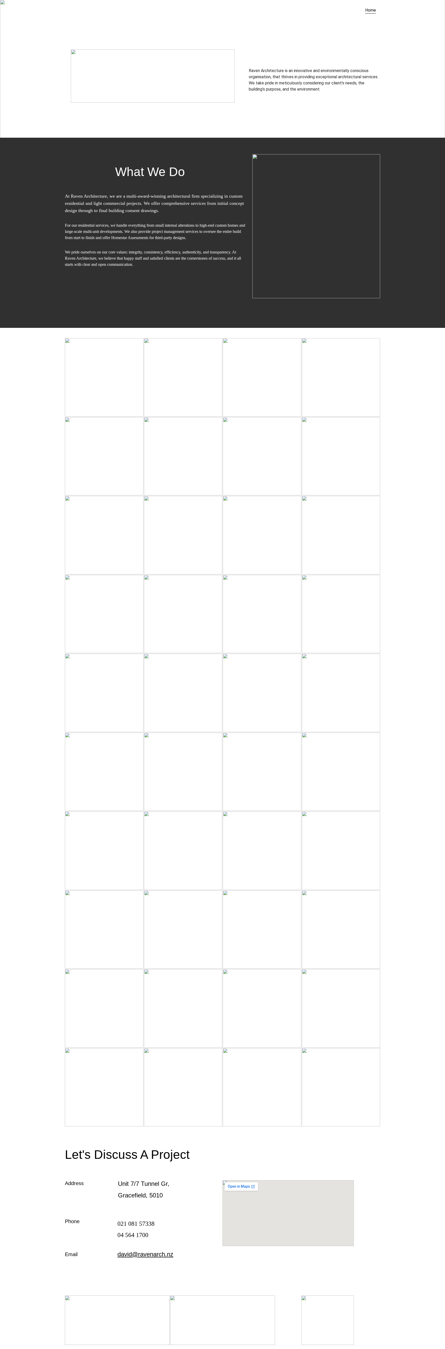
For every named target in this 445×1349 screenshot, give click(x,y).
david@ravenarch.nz (145, 1254)
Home (370, 10)
